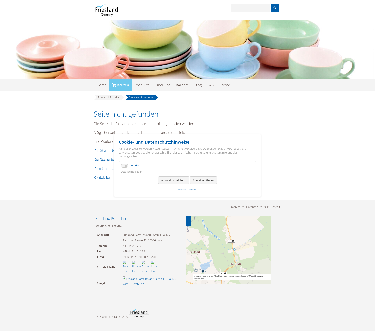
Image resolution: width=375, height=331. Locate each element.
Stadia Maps (201, 275)
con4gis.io (241, 275)
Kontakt (275, 207)
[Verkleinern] (188, 223)
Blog (198, 85)
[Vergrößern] (188, 218)
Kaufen (123, 85)
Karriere (182, 85)
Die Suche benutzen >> (112, 159)
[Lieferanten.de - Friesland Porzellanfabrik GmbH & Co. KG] (151, 284)
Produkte (142, 85)
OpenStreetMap (256, 275)
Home (101, 85)
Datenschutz (254, 207)
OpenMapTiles (215, 275)
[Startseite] (107, 11)
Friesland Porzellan (109, 97)
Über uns (162, 85)
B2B (210, 85)
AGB (266, 207)
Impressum (237, 207)
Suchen (275, 8)
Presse (225, 85)
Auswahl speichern (173, 180)
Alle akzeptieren (203, 180)
